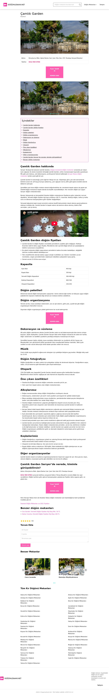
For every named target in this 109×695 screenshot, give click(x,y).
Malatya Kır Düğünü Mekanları (27, 641)
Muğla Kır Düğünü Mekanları (77, 645)
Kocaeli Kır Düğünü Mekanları (30, 636)
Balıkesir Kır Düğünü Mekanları (27, 602)
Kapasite (26, 130)
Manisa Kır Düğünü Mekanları (78, 640)
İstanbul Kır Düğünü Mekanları (27, 627)
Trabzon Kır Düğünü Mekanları (27, 659)
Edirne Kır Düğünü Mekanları (30, 616)
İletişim (102, 4)
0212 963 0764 (34, 62)
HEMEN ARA (54, 75)
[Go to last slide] (23, 98)
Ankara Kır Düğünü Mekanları (78, 595)
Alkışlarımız (27, 150)
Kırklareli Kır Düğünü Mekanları (75, 632)
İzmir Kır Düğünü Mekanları (77, 626)
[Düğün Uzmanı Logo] (10, 678)
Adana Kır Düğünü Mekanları (30, 595)
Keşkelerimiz (27, 152)
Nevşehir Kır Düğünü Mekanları (27, 649)
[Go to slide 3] (52, 113)
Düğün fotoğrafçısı (29, 142)
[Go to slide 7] (57, 113)
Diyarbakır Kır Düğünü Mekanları (75, 612)
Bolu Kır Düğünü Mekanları (77, 601)
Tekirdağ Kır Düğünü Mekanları (75, 654)
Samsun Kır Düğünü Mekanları (27, 654)
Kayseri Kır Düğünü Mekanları (31, 631)
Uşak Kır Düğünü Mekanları (77, 658)
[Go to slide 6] (56, 113)
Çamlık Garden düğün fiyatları (33, 127)
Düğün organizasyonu (30, 135)
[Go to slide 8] (58, 113)
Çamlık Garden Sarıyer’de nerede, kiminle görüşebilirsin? (42, 157)
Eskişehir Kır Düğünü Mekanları (75, 617)
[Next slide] (85, 98)
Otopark (26, 145)
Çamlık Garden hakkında (31, 125)
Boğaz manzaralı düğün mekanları (62, 170)
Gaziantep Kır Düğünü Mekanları (28, 622)
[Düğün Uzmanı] (14, 4)
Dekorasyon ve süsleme (31, 137)
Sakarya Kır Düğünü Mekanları (75, 649)
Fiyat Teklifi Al (54, 70)
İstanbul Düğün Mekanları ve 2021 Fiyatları (35, 503)
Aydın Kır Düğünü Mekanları (77, 598)
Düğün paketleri (28, 132)
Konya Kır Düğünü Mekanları (77, 636)
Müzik (25, 140)
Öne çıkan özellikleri (30, 147)
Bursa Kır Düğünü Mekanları (30, 606)
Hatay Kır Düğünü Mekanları (77, 621)
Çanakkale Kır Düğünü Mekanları (75, 607)
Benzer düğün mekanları (31, 160)
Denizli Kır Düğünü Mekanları (30, 611)
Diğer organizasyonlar (30, 155)
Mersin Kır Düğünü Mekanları (30, 645)
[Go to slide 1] (50, 113)
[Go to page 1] (53, 582)
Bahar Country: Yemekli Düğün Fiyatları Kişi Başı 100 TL (41, 514)
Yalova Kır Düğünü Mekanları (30, 663)
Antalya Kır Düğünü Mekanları (31, 598)
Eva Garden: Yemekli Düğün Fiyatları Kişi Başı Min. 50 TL (41, 511)
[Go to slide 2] (51, 113)
